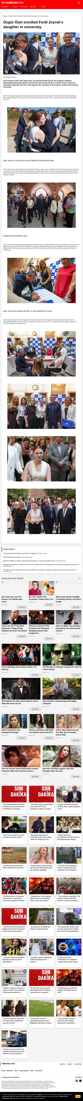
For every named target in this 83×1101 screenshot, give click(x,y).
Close (78, 1096)
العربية (15, 6)
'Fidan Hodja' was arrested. (18, 557)
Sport (16, 1070)
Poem (3, 1070)
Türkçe (43, 6)
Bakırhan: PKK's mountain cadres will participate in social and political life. (35, 561)
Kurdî (34, 6)
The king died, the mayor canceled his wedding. (25, 553)
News (32, 1070)
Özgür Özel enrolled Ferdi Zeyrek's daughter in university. (25, 16)
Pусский (24, 6)
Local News (38, 1070)
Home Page (78, 1064)
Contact (70, 1064)
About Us (62, 1064)
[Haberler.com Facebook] (76, 1082)
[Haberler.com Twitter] (80, 1082)
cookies (39, 1094)
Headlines (10, 1070)
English (6, 6)
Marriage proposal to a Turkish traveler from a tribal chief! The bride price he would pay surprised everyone (41, 565)
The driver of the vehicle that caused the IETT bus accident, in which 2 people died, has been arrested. (39, 570)
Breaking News (24, 1070)
